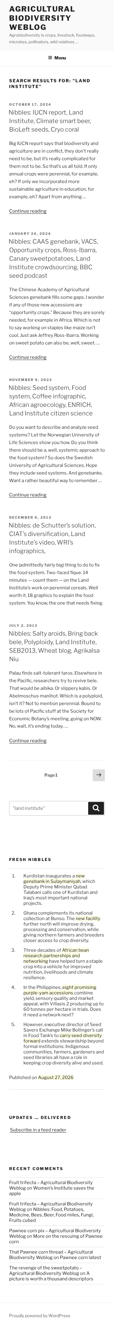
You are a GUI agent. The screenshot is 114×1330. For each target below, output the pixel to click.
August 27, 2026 (56, 1077)
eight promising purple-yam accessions (59, 990)
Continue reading (28, 211)
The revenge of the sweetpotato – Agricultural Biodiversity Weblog (45, 1270)
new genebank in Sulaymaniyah (54, 878)
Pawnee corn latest (80, 1257)
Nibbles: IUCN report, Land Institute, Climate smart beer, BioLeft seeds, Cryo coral (50, 121)
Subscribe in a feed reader (38, 1130)
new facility (88, 918)
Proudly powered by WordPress (39, 1315)
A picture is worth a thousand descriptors (51, 1276)
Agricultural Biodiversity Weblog (42, 18)
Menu (60, 57)
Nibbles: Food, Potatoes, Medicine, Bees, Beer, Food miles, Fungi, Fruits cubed (51, 1215)
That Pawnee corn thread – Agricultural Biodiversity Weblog (51, 1254)
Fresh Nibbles (30, 859)
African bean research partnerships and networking (56, 955)
